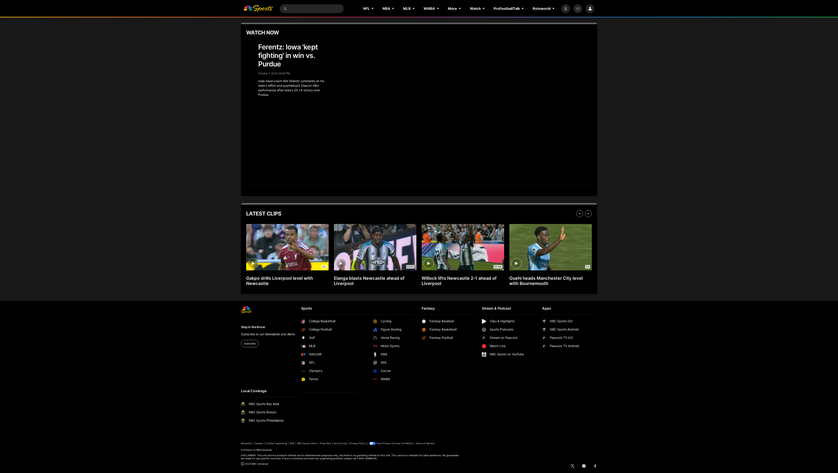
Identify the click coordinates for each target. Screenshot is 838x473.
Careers (258, 443)
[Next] (588, 213)
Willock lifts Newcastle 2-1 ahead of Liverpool (459, 281)
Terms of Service (425, 443)
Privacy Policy (358, 443)
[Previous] (579, 213)
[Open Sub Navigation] (372, 8)
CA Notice (407, 443)
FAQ (292, 443)
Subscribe (250, 343)
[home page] (258, 9)
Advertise (246, 443)
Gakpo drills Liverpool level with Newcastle (279, 281)
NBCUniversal (264, 449)
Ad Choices (340, 443)
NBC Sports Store (307, 443)
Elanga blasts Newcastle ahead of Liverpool (369, 281)
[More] (565, 8)
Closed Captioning (276, 443)
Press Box (325, 443)
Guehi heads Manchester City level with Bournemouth (546, 281)
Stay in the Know (253, 327)
